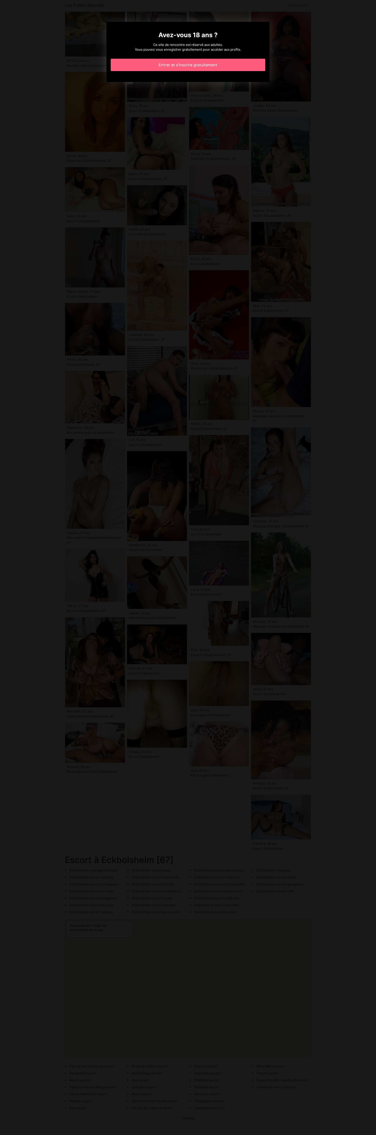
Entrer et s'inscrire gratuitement (188, 65)
